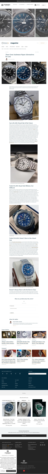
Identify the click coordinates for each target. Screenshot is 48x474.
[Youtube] (44, 445)
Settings (3, 470)
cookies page (10, 468)
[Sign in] (36, 5)
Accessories (22, 4)
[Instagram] (42, 445)
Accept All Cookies (11, 470)
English (43, 5)
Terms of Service (32, 446)
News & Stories (18, 446)
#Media (24, 393)
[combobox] (43, 5)
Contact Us (30, 448)
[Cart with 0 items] (39, 5)
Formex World (30, 4)
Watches (15, 4)
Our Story (17, 445)
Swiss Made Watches (21, 468)
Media (24, 22)
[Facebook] (40, 445)
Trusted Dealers (32, 449)
